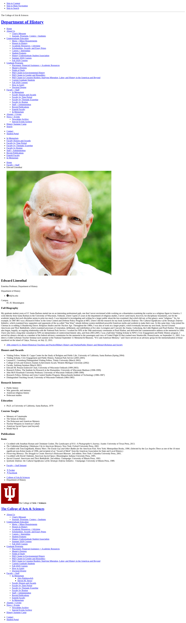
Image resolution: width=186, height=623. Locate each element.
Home (9, 28)
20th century (12, 345)
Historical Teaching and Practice (42, 345)
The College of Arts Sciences (22, 509)
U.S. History (22, 345)
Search (9, 126)
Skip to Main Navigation (17, 6)
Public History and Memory (93, 345)
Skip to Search (13, 8)
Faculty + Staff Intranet (16, 465)
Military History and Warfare (68, 345)
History (22, 21)
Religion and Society (114, 345)
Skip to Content (13, 3)
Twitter (12, 470)
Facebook (13, 473)
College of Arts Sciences (18, 477)
